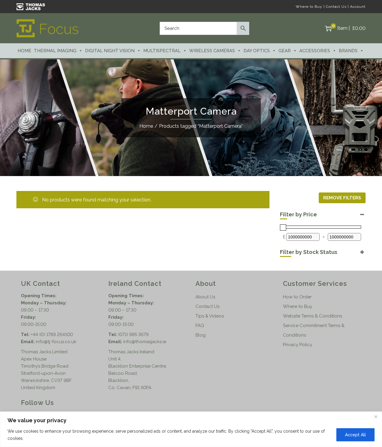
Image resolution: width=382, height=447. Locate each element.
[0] (328, 28)
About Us (205, 297)
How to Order (297, 297)
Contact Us (336, 6)
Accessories (314, 50)
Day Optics (257, 50)
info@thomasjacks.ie (144, 341)
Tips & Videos (209, 316)
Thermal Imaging (55, 50)
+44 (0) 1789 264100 (52, 334)
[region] (191, 429)
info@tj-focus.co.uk (56, 341)
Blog (200, 335)
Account (358, 6)
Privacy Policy (297, 344)
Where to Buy (309, 6)
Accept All (355, 434)
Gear (284, 50)
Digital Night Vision (110, 50)
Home (24, 50)
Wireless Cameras (212, 50)
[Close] (375, 416)
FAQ (199, 325)
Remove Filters (342, 198)
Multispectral (162, 50)
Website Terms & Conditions (312, 316)
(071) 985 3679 (133, 334)
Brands (348, 50)
